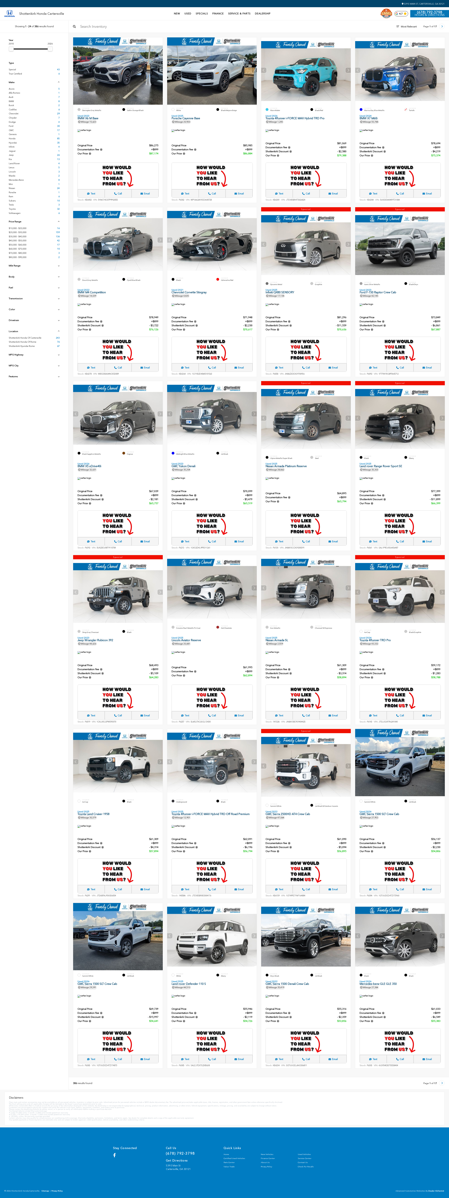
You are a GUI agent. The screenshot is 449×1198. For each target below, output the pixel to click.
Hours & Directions (430, 15)
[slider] (11, 48)
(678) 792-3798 (429, 12)
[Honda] (9, 13)
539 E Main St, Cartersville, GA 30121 (424, 4)
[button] (160, 70)
